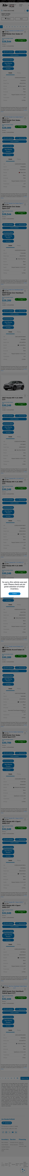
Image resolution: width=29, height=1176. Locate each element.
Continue (14, 593)
